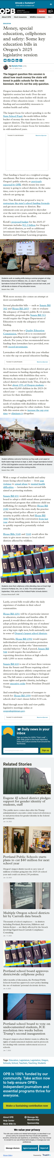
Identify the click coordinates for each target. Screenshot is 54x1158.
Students (42, 1063)
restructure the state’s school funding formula (26, 203)
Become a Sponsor (41, 135)
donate (42, 11)
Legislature (24, 1060)
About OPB (6, 17)
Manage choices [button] (13, 1148)
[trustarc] (46, 1155)
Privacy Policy (7, 1155)
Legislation (35, 1060)
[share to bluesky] (13, 60)
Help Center (8, 1120)
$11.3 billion (29, 225)
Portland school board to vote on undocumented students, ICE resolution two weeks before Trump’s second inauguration (26, 1028)
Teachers (23, 1063)
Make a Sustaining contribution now (27, 1105)
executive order (17, 683)
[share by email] (5, 60)
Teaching (32, 1063)
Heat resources (20, 17)
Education (7, 23)
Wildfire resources (37, 17)
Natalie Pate (17, 66)
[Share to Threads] (21, 60)
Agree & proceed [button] (30, 1148)
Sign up (45, 750)
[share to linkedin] (17, 60)
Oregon (44, 1060)
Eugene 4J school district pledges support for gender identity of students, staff (27, 801)
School (15, 1063)
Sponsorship (33, 1123)
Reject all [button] (44, 1148)
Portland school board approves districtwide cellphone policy (25, 972)
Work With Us (9, 1124)
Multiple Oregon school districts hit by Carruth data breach (26, 914)
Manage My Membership (33, 1118)
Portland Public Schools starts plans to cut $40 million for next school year (26, 860)
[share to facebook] (9, 60)
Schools (7, 1063)
